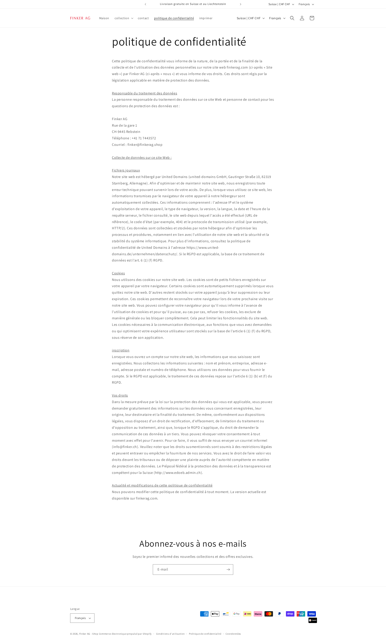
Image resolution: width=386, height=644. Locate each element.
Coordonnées (233, 633)
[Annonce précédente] (145, 4)
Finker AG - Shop (88, 633)
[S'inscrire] (228, 569)
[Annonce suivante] (240, 4)
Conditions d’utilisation (170, 633)
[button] (123, 18)
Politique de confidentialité (205, 633)
